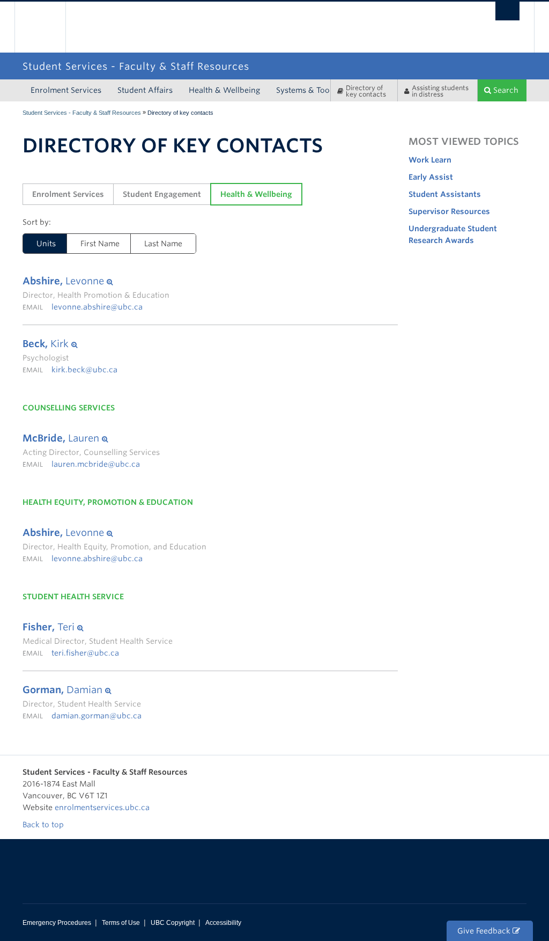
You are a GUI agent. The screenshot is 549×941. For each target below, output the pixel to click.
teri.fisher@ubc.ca (85, 653)
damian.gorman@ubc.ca (96, 715)
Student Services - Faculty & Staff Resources (82, 112)
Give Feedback (485, 931)
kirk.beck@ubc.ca (84, 369)
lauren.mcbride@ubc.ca (95, 464)
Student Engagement (162, 194)
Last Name (163, 243)
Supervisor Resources (449, 211)
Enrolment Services (66, 90)
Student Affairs (145, 90)
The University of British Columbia (48, 27)
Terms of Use (121, 923)
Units (39, 243)
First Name (100, 243)
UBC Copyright (173, 923)
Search (504, 90)
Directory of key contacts (366, 91)
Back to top (44, 824)
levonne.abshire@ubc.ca (97, 307)
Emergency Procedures (57, 923)
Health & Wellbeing (224, 90)
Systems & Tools (306, 90)
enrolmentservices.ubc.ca (102, 807)
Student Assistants (445, 194)
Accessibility (223, 923)
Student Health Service (73, 596)
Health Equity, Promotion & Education (108, 502)
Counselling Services (69, 407)
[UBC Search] (507, 11)
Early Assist (431, 177)
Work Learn (430, 160)
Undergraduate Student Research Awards (453, 234)
